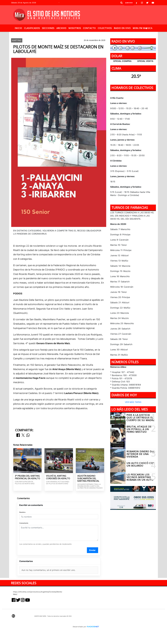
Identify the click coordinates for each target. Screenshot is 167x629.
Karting (58, 34)
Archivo (61, 28)
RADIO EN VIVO (122, 28)
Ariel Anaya (71, 34)
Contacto (89, 28)
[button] (121, 2)
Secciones (48, 28)
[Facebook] (136, 2)
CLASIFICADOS (32, 28)
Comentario (23, 523)
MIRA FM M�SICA (142, 28)
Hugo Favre (86, 34)
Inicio (18, 28)
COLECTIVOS (105, 28)
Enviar (92, 550)
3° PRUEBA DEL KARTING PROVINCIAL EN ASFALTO (27, 477)
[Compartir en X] (23, 435)
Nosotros (74, 28)
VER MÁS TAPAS (133, 402)
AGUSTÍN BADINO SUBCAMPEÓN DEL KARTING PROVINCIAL (88, 478)
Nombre (22, 512)
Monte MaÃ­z (106, 34)
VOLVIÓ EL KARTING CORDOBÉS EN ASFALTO (58, 477)
